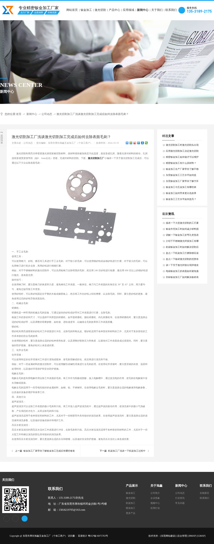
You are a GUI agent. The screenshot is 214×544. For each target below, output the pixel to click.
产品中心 (114, 10)
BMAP (192, 536)
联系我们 (171, 10)
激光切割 (100, 10)
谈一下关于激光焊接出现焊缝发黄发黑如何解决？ (182, 266)
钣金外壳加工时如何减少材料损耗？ (182, 230)
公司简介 (155, 493)
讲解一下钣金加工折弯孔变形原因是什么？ (182, 236)
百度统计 (82, 536)
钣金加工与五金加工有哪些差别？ (181, 188)
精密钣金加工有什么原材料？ (181, 163)
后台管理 (182, 536)
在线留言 (204, 493)
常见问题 (180, 503)
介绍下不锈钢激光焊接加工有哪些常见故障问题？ (182, 242)
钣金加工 (86, 10)
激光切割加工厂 (96, 158)
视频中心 (155, 503)
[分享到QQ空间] (131, 143)
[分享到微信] (146, 143)
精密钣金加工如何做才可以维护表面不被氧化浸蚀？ (182, 158)
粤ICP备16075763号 (98, 536)
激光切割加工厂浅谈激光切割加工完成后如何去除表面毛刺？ (93, 114)
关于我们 (157, 10)
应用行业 (155, 508)
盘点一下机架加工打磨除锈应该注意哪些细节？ (182, 254)
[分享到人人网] (142, 143)
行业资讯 (180, 498)
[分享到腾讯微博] (138, 143)
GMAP (201, 536)
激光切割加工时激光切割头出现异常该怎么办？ (182, 146)
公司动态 (46, 114)
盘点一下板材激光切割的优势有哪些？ (182, 260)
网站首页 (72, 10)
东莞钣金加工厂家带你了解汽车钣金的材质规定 (182, 182)
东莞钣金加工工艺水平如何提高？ (181, 176)
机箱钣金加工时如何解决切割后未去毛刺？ (182, 248)
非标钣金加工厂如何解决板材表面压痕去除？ (182, 278)
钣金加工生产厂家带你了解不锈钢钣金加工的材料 (182, 170)
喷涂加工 (130, 508)
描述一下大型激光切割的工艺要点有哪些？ (182, 224)
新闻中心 (142, 10)
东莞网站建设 (168, 536)
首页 (18, 114)
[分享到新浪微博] (134, 143)
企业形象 (155, 498)
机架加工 (130, 503)
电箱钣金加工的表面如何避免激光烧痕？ (182, 272)
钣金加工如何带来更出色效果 (181, 193)
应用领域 (128, 10)
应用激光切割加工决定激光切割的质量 (182, 152)
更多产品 (130, 513)
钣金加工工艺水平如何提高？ (181, 199)
